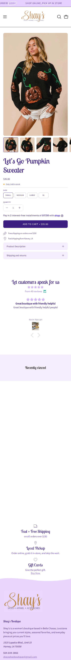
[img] (35, 287)
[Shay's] (35, 17)
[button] (58, 16)
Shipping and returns (16, 255)
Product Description (16, 246)
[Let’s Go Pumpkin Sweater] (10, 144)
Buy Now (35, 573)
